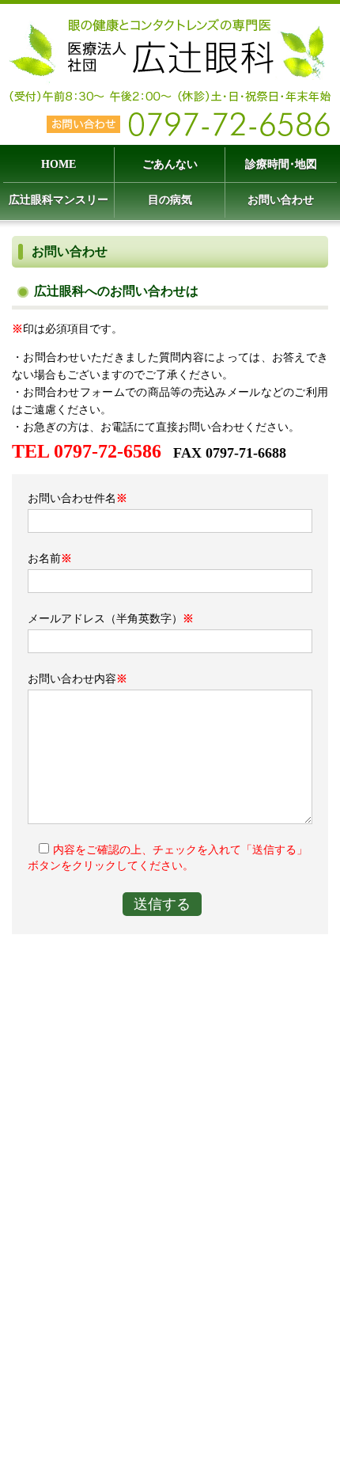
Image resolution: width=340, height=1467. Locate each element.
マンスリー (58, 200)
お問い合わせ (280, 200)
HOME (58, 164)
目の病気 (170, 200)
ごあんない (170, 164)
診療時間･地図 (281, 164)
